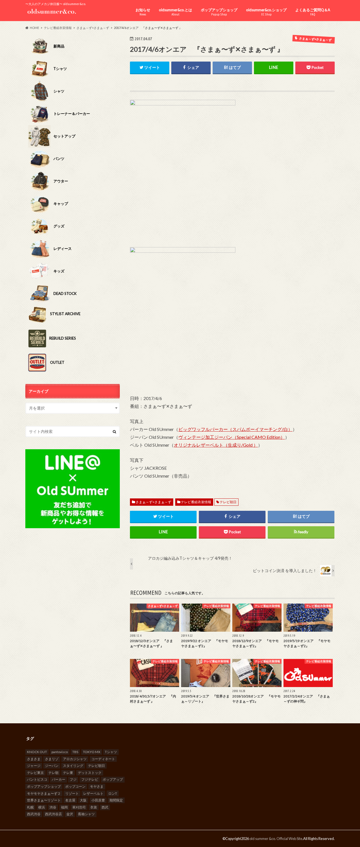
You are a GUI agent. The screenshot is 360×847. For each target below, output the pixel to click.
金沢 (69, 814)
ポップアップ (113, 779)
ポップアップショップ (219, 12)
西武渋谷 (33, 814)
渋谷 (53, 807)
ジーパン (51, 766)
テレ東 (68, 773)
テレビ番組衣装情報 (196, 502)
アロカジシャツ (75, 759)
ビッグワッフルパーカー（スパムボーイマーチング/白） (235, 429)
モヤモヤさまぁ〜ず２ (44, 793)
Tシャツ (111, 752)
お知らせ (143, 12)
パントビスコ (37, 779)
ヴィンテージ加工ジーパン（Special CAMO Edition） (231, 437)
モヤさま (97, 786)
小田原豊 (98, 800)
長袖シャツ (86, 814)
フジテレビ (89, 779)
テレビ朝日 (228, 502)
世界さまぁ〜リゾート (44, 800)
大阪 (83, 800)
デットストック (90, 773)
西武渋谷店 (53, 814)
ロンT (112, 793)
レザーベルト (93, 793)
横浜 (41, 807)
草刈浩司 (79, 807)
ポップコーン (75, 786)
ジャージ (33, 766)
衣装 (93, 807)
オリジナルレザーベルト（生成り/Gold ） (216, 445)
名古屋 (70, 800)
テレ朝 (53, 773)
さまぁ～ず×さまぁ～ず (153, 502)
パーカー (58, 779)
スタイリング (73, 766)
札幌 (30, 807)
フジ (73, 779)
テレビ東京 (35, 773)
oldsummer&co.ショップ (266, 12)
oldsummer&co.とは (175, 12)
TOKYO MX (91, 752)
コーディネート (103, 759)
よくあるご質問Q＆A (312, 12)
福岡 (64, 807)
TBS (75, 752)
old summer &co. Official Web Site (275, 838)
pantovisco (59, 752)
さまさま (33, 759)
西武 (105, 807)
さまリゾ (51, 759)
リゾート (72, 793)
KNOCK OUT (37, 752)
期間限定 (116, 800)
